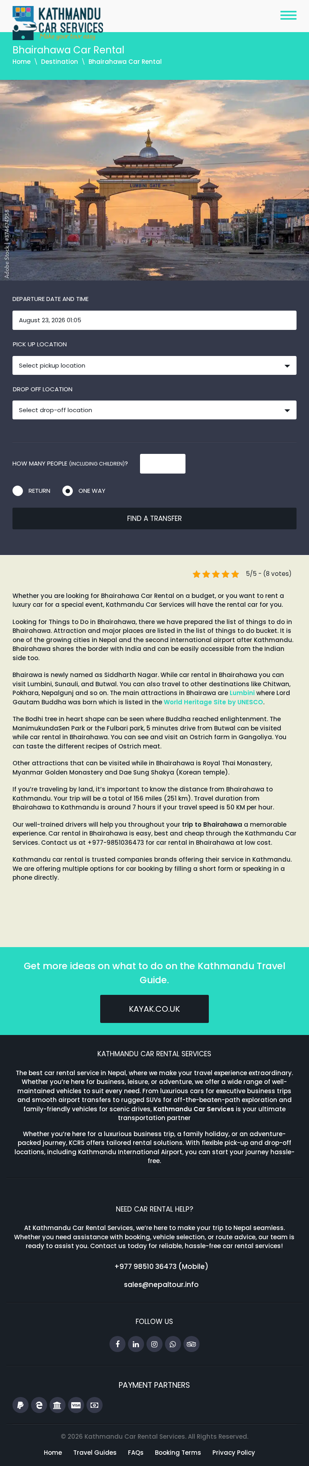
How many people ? (70, 463)
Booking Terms (178, 1452)
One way (91, 490)
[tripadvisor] (191, 1344)
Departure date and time (50, 299)
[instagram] (154, 1344)
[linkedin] (136, 1344)
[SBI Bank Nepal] (57, 1405)
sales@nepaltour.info (161, 1284)
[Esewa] (39, 1405)
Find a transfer (154, 518)
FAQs (136, 1452)
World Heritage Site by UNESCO (213, 702)
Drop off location (42, 389)
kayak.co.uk (154, 1009)
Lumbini (242, 693)
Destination (59, 61)
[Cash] (95, 1405)
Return (39, 490)
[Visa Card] (76, 1405)
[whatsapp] (173, 1344)
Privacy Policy (233, 1452)
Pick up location (40, 344)
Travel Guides (95, 1452)
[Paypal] (20, 1405)
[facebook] (117, 1344)
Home (21, 61)
